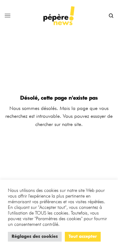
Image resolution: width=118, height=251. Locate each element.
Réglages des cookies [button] (35, 237)
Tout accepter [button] (83, 237)
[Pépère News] (59, 15)
